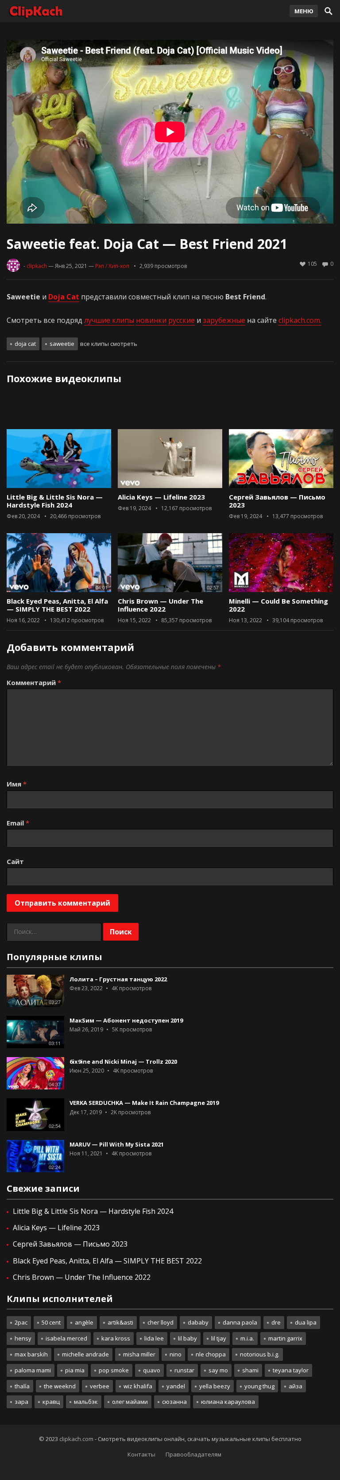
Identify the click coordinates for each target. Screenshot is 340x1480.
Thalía (22, 1386)
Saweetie (62, 344)
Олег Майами (130, 1402)
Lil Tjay (218, 1338)
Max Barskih (31, 1354)
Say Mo (218, 1370)
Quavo (151, 1370)
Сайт (15, 861)
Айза (295, 1386)
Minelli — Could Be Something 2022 (278, 605)
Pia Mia (75, 1370)
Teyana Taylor (291, 1370)
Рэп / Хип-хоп (112, 266)
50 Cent (51, 1322)
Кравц (51, 1402)
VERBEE (99, 1386)
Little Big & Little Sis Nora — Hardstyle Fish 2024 (55, 500)
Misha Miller (139, 1354)
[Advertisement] (170, 409)
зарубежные (224, 320)
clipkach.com (76, 1439)
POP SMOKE (114, 1370)
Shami (250, 1370)
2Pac (21, 1322)
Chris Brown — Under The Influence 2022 (160, 605)
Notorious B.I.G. (259, 1354)
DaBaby (198, 1322)
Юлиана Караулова (228, 1402)
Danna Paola (240, 1322)
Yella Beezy (214, 1386)
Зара (21, 1402)
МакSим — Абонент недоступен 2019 (126, 1020)
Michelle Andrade (85, 1354)
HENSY (23, 1338)
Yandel (175, 1386)
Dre (276, 1322)
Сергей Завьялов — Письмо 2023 (277, 500)
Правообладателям (193, 1454)
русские (181, 320)
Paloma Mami (33, 1370)
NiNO (176, 1354)
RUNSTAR (184, 1370)
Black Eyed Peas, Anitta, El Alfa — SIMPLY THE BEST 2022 (57, 605)
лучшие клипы (109, 320)
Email (18, 822)
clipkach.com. (299, 320)
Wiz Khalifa (138, 1386)
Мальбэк (86, 1402)
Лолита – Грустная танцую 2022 (118, 979)
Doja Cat (25, 344)
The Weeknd (60, 1386)
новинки (151, 320)
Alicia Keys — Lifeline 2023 (161, 496)
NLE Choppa (211, 1354)
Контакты (141, 1454)
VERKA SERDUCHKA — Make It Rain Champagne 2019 (144, 1103)
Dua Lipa (306, 1322)
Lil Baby (187, 1338)
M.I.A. (247, 1338)
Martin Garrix (285, 1338)
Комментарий (34, 682)
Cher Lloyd (160, 1322)
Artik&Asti (120, 1322)
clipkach (37, 266)
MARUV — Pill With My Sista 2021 (117, 1144)
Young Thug (259, 1386)
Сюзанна (174, 1402)
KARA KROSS (115, 1338)
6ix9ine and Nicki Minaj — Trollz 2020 (123, 1061)
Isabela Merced (66, 1338)
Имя (17, 783)
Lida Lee (154, 1338)
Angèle (84, 1322)
